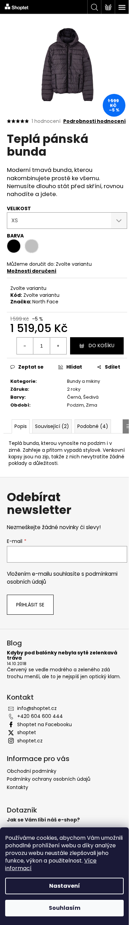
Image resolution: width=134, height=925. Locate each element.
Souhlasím (64, 908)
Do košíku (101, 345)
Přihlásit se (30, 604)
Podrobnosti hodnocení (94, 121)
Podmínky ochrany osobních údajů (48, 779)
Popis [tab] (20, 426)
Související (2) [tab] (52, 426)
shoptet (26, 732)
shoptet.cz (30, 740)
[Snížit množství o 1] (25, 346)
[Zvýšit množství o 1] (58, 346)
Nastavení (64, 886)
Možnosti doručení (31, 270)
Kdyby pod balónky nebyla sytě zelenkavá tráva (62, 655)
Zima (91, 405)
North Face (45, 301)
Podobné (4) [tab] (92, 426)
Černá (74, 397)
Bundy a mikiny (83, 381)
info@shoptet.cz (37, 708)
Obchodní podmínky (31, 771)
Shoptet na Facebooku (44, 724)
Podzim (75, 405)
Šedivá (91, 397)
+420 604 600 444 (40, 716)
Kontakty (17, 787)
